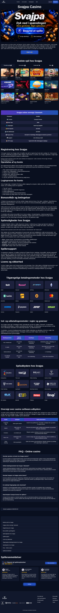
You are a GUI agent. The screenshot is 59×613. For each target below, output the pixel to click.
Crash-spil (36, 65)
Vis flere (29, 584)
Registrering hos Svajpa (8, 528)
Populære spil (7, 65)
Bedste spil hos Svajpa (8, 522)
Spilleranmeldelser (7, 550)
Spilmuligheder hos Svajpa (9, 533)
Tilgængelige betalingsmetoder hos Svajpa (12, 542)
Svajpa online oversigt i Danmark (10, 525)
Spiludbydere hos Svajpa (8, 545)
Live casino (21, 65)
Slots (50, 65)
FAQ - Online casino (7, 547)
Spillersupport (6, 536)
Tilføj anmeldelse (50, 563)
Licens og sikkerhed (7, 539)
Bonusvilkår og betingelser (9, 530)
